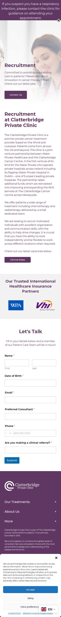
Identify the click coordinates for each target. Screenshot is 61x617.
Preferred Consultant (20, 409)
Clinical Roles (17, 259)
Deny (31, 598)
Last (34, 368)
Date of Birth (14, 375)
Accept (30, 589)
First (7, 368)
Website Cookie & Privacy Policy (38, 613)
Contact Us (16, 94)
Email (9, 392)
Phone (10, 426)
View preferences (30, 606)
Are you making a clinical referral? (28, 442)
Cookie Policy (14, 613)
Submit (12, 460)
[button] (56, 557)
